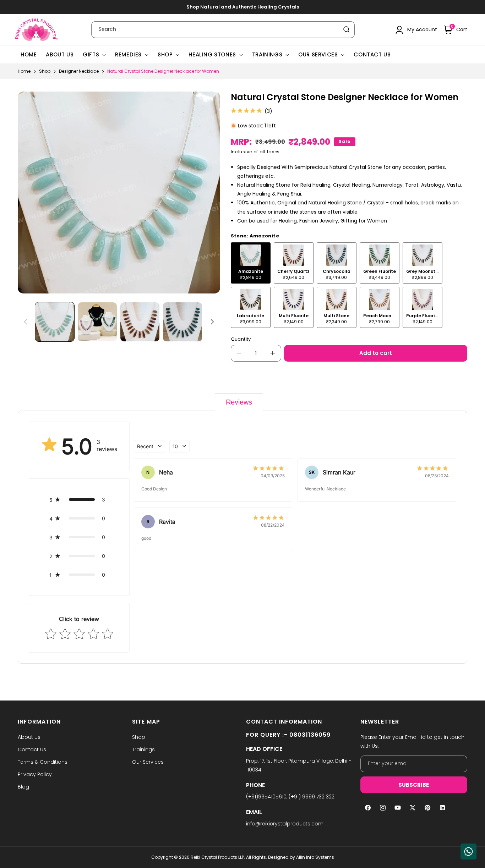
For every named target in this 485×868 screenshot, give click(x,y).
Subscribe (413, 785)
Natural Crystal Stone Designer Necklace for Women (163, 71)
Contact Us (32, 749)
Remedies (128, 54)
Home (24, 71)
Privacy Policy (35, 774)
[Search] (346, 29)
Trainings (267, 54)
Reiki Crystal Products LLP (217, 857)
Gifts (91, 54)
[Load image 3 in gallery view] (139, 321)
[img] (246, 111)
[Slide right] (212, 322)
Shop (165, 54)
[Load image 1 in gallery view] (54, 321)
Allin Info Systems (315, 857)
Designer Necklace (79, 71)
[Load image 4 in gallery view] (182, 321)
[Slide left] (25, 322)
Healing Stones (212, 54)
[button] (455, 30)
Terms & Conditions (42, 761)
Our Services (318, 54)
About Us (29, 737)
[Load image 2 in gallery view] (97, 321)
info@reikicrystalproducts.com (284, 823)
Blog (23, 786)
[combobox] (223, 30)
